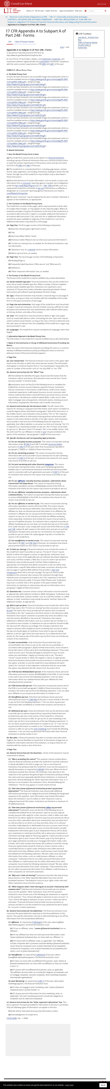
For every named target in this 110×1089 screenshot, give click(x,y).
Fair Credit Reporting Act (25, 185)
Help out (78, 11)
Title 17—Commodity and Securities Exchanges (68, 17)
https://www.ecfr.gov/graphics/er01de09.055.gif (26, 146)
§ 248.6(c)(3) (40, 955)
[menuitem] (29, 11)
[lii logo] (12, 11)
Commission (44, 61)
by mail (9, 610)
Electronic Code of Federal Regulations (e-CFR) (28, 17)
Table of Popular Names (24, 42)
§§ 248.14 (27, 444)
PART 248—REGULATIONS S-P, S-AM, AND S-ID (72, 19)
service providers (55, 444)
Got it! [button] (103, 1085)
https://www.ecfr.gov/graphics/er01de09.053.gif (26, 125)
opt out (41, 188)
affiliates (21, 481)
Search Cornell (101, 4)
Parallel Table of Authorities (84, 46)
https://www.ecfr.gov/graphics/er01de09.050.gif (26, 95)
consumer (27, 183)
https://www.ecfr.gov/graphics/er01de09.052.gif (26, 115)
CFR (9, 42)
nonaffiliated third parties (17, 193)
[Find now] (105, 11)
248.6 (44, 64)
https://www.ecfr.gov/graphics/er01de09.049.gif (26, 84)
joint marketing (40, 729)
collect (48, 807)
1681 (45, 185)
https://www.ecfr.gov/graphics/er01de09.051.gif (26, 105)
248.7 (52, 64)
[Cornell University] (7, 3)
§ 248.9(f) (40, 769)
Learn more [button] (69, 1085)
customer (32, 249)
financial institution (56, 158)
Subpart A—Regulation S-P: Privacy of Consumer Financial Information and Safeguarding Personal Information (52, 22)
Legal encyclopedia (66, 11)
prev (62, 47)
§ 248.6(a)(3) (37, 922)
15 (37, 185)
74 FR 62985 (12, 1018)
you (44, 432)
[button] (105, 11)
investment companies (51, 59)
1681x (50, 185)
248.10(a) (33, 543)
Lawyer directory (51, 11)
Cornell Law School (21, 3)
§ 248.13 (21, 447)
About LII (29, 11)
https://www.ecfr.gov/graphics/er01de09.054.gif (26, 136)
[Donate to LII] (85, 11)
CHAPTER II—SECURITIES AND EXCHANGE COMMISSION (30, 19)
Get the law (39, 11)
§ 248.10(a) (33, 699)
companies (49, 464)
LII (6, 17)
